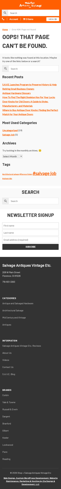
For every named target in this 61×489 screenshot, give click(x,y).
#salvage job (44, 173)
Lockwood (7, 444)
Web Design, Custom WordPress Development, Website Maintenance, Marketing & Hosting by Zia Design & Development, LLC (31, 481)
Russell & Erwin (10, 409)
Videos (5, 359)
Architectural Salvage (12, 310)
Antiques (6, 324)
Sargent (6, 416)
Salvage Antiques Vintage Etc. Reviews (21, 345)
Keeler (5, 437)
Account (13, 19)
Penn (4, 451)
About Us (7, 352)
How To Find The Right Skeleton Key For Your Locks (28, 97)
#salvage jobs (7, 178)
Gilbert (5, 430)
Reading (6, 459)
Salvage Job (8, 134)
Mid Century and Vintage (14, 317)
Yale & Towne (8, 402)
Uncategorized (10, 130)
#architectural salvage (10, 174)
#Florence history (26, 174)
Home (5, 29)
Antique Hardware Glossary (16, 93)
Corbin (5, 395)
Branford (6, 423)
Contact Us (7, 367)
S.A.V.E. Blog (8, 374)
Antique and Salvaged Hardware (17, 303)
